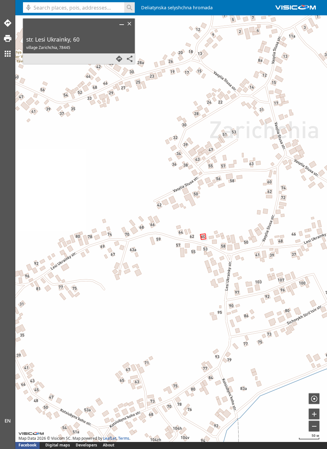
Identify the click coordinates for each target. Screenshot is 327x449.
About (108, 445)
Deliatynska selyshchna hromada (177, 7)
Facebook (27, 445)
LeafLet (109, 438)
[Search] (129, 7)
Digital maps (58, 445)
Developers (86, 445)
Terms (123, 438)
